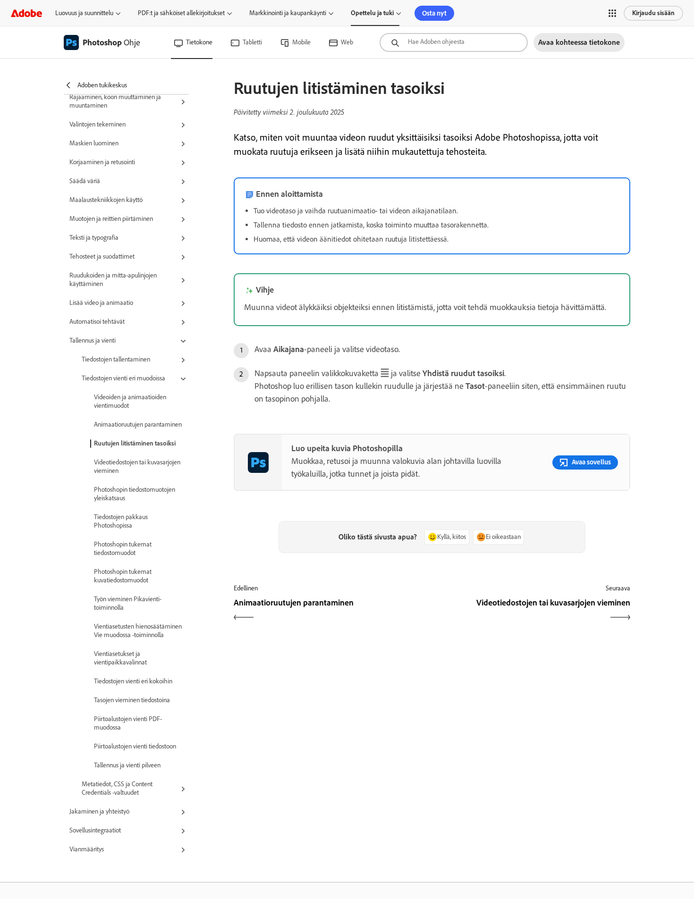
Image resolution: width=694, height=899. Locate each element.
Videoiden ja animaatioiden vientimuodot (130, 401)
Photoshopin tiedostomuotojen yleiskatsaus (134, 494)
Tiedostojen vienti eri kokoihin (133, 681)
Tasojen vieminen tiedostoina (132, 700)
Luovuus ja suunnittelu (84, 13)
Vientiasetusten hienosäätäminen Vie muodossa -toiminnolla (138, 630)
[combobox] (454, 42)
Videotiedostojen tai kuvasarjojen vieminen (137, 466)
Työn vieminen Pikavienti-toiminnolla (127, 603)
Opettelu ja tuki (372, 13)
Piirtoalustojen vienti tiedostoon (135, 746)
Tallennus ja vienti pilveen (127, 765)
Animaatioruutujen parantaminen (138, 424)
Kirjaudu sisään (653, 13)
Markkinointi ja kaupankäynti (287, 13)
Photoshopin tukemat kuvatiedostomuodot (123, 576)
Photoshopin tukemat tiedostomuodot (123, 548)
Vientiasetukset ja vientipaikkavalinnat (120, 658)
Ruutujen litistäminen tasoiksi (135, 443)
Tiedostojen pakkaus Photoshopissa (121, 521)
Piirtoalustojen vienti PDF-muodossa (128, 723)
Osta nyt (434, 13)
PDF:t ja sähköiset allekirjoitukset (181, 13)
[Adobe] (26, 13)
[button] (612, 13)
